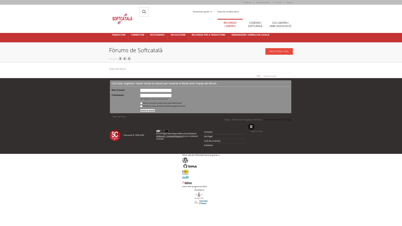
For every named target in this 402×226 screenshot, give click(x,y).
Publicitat (208, 145)
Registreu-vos (279, 51)
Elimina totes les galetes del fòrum (247, 119)
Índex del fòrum (117, 68)
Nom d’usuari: (118, 90)
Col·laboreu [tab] (280, 24)
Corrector (137, 34)
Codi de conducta (212, 140)
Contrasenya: (118, 95)
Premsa (278, 2)
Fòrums (289, 2)
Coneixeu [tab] (255, 24)
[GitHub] (201, 166)
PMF (258, 76)
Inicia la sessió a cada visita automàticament (162, 103)
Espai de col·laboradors (228, 11)
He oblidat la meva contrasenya (154, 99)
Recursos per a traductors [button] (208, 34)
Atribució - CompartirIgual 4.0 (170, 136)
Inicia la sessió (270, 76)
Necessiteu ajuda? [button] (201, 11)
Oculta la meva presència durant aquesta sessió (164, 106)
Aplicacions (178, 34)
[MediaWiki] (201, 172)
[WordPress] (201, 160)
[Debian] (201, 182)
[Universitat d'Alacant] (201, 202)
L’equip (227, 119)
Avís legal (208, 136)
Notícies (248, 2)
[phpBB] (201, 177)
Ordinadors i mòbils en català (250, 34)
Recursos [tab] (230, 24)
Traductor (118, 34)
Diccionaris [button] (157, 34)
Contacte (208, 131)
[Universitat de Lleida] (201, 195)
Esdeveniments (263, 2)
